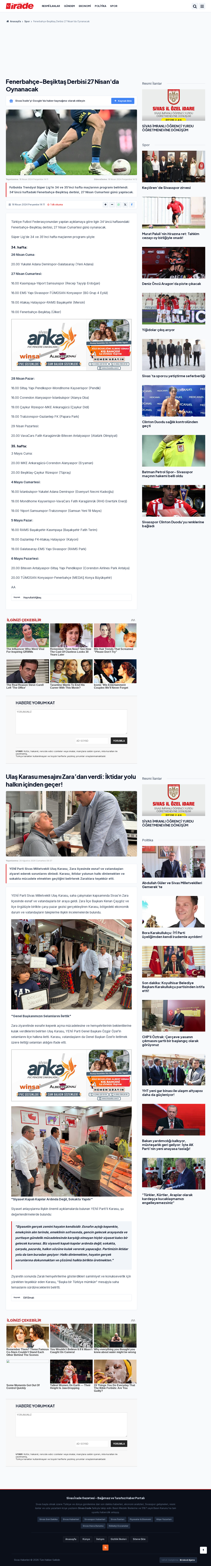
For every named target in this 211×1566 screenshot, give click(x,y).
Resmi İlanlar (51, 5)
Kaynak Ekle (125, 100)
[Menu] (202, 6)
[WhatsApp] (118, 205)
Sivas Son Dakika (48, 1519)
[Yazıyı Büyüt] (105, 205)
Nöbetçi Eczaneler (118, 1526)
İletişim (100, 1539)
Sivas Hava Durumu (93, 1526)
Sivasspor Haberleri (94, 1519)
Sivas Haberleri (71, 1519)
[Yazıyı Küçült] (112, 205)
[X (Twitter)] (125, 205)
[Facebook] (132, 205)
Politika (100, 5)
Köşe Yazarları (164, 1519)
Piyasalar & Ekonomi (140, 1519)
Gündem (69, 5)
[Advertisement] (105, 49)
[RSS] (105, 1548)
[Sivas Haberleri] (20, 5)
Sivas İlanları (117, 1519)
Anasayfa (15, 21)
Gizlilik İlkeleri (119, 1539)
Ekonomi (85, 5)
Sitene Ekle (139, 1539)
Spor (113, 5)
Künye (86, 1539)
